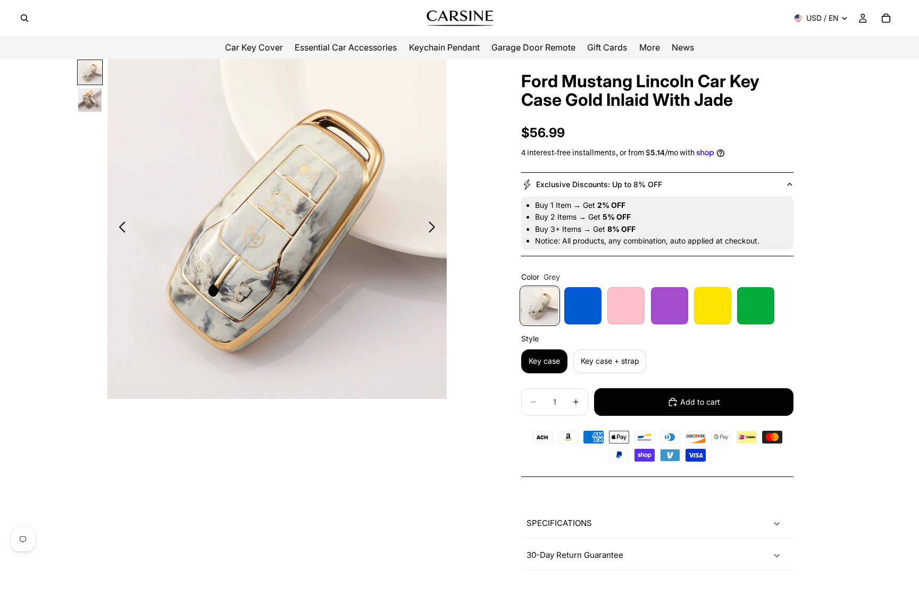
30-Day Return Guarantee (575, 555)
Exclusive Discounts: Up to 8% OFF (599, 184)
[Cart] (886, 18)
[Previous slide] (119, 229)
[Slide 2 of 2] (90, 100)
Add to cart (700, 401)
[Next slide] (435, 229)
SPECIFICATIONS (559, 523)
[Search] (24, 18)
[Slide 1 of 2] (90, 72)
